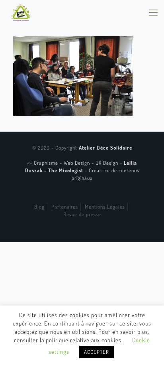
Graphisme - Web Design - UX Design (77, 163)
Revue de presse (82, 214)
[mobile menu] (153, 12)
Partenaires (64, 206)
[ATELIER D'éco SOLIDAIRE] (21, 12)
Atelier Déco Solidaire (105, 147)
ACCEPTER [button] (96, 352)
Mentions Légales (105, 206)
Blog (39, 206)
